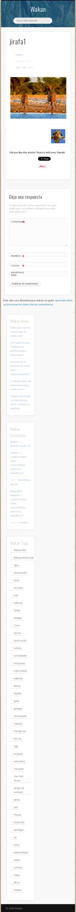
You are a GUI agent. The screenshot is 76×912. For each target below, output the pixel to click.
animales (18, 587)
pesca (17, 799)
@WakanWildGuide (24, 557)
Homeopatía (20, 716)
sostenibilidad (21, 852)
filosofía (17, 693)
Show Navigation (61, 34)
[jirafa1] (38, 97)
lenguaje (18, 753)
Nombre (18, 256)
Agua (16, 565)
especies (18, 678)
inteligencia (20, 731)
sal (15, 837)
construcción (20, 640)
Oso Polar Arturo (19, 778)
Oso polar (19, 768)
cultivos (17, 648)
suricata (18, 867)
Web (14, 275)
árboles (17, 890)
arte (16, 595)
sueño (17, 860)
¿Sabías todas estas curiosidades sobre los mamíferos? (18, 465)
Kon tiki (17, 738)
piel (16, 807)
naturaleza (19, 761)
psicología (19, 829)
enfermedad (20, 671)
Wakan (38, 9)
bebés (17, 610)
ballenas (18, 603)
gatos (16, 701)
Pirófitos (23, 522)
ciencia (17, 633)
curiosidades (20, 655)
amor (16, 580)
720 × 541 (21, 67)
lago (16, 746)
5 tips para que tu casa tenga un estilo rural (20, 331)
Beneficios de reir (20, 446)
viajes (17, 875)
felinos (17, 686)
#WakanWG (20, 550)
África (16, 882)
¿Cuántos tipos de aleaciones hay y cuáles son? (20, 385)
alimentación (20, 572)
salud (16, 845)
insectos (18, 723)
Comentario (18, 222)
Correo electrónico (18, 268)
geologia (18, 708)
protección (19, 822)
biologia (18, 618)
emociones (19, 663)
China (17, 625)
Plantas (17, 814)
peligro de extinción (19, 790)
